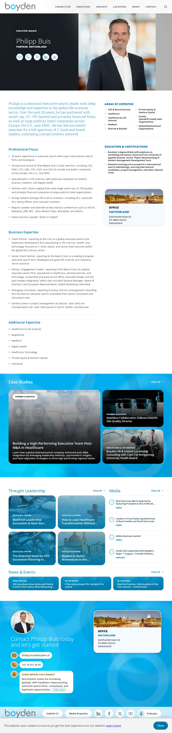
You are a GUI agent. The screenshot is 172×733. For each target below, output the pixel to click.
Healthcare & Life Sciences (117, 119)
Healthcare (114, 113)
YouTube (131, 714)
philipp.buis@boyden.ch (36, 655)
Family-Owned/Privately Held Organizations (150, 119)
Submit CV (52, 713)
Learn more (113, 725)
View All (155, 381)
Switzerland (38, 46)
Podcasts (152, 713)
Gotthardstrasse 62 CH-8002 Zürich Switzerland (120, 220)
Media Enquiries (78, 713)
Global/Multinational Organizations (150, 127)
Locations (119, 6)
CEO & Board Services (119, 109)
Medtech (112, 124)
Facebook (109, 714)
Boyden (20, 6)
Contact (151, 6)
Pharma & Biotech (117, 128)
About (136, 6)
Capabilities (63, 6)
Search (165, 6)
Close (160, 725)
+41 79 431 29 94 (31, 664)
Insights (101, 6)
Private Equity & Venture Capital (147, 111)
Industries (83, 6)
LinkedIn (98, 714)
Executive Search (26, 31)
